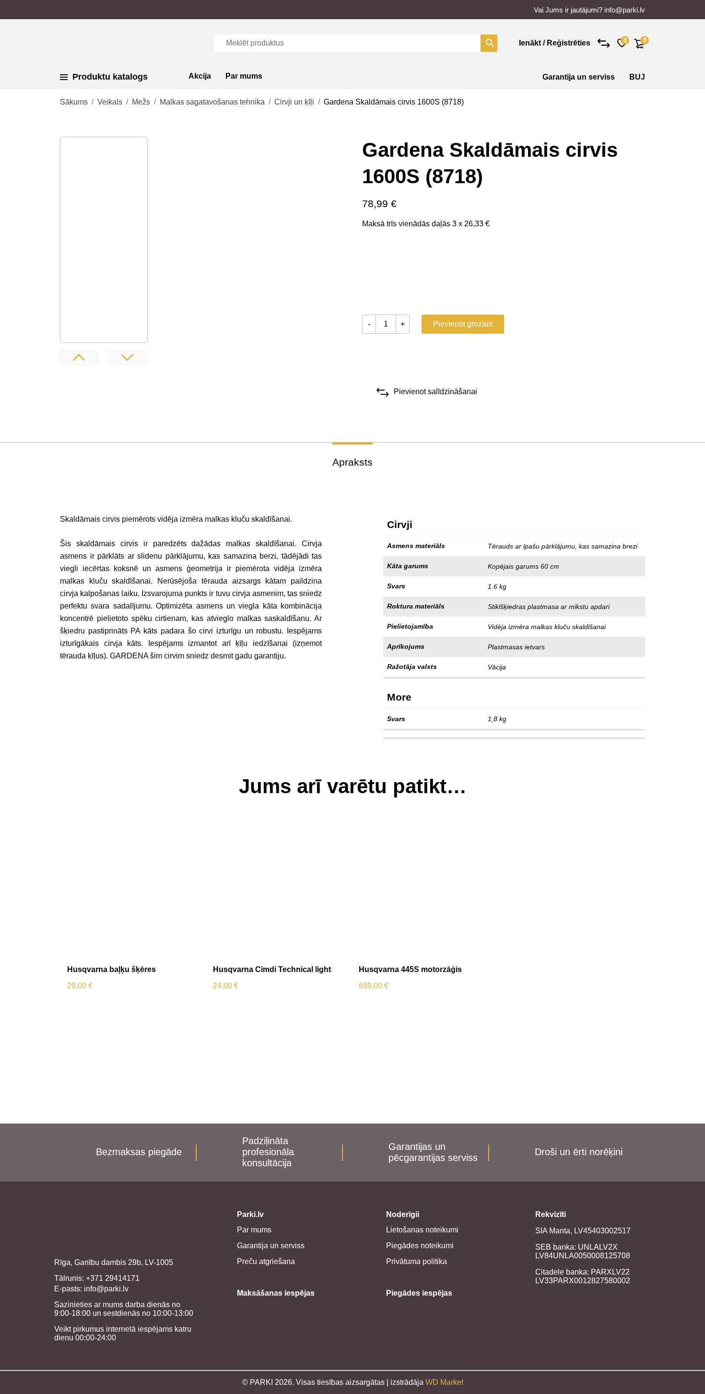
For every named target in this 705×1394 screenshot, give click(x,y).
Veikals (109, 102)
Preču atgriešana (266, 1261)
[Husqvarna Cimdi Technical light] (279, 890)
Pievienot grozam (463, 324)
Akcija (199, 76)
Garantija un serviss (578, 77)
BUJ (637, 77)
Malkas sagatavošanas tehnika (212, 102)
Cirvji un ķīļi (294, 102)
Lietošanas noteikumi (422, 1230)
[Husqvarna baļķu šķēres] (133, 890)
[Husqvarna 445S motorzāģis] (425, 890)
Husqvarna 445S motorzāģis (410, 969)
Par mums (243, 76)
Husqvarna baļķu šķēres (111, 969)
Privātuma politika (416, 1261)
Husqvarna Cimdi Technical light (272, 969)
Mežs (141, 102)
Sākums (74, 102)
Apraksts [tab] (352, 462)
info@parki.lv (624, 10)
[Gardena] (398, 274)
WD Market (444, 1382)
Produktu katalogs (110, 77)
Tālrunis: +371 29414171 (97, 1278)
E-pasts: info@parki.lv (91, 1289)
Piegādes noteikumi (420, 1246)
